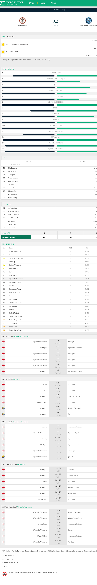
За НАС (5, 567)
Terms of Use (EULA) (9, 560)
